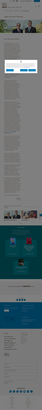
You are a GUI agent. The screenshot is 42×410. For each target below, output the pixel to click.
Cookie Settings (9, 70)
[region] (21, 66)
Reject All (23, 70)
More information (26, 67)
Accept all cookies (32, 70)
